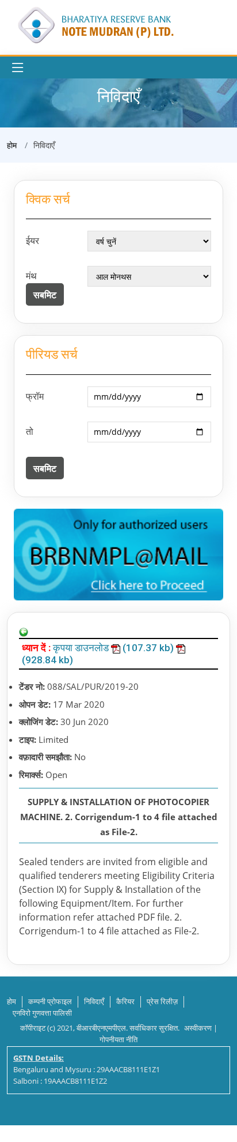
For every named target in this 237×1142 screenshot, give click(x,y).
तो (29, 431)
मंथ (31, 275)
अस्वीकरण (198, 1028)
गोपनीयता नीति (118, 1039)
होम (12, 145)
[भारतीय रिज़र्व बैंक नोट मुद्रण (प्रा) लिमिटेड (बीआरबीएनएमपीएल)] (95, 23)
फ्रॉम (35, 396)
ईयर (32, 240)
